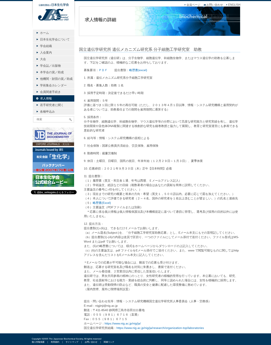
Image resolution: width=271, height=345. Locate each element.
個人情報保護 (38, 342)
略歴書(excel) (138, 70)
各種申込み (47, 111)
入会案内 (46, 52)
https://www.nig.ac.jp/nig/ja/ (123, 323)
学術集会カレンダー (53, 85)
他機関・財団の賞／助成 (56, 78)
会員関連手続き (50, 92)
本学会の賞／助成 (52, 72)
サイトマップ (72, 342)
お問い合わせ (214, 4)
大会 (43, 59)
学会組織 (46, 46)
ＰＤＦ (103, 70)
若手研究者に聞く (52, 105)
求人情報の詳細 (100, 19)
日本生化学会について (55, 39)
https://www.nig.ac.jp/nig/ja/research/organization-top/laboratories (160, 328)
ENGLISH (234, 4)
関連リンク (109, 342)
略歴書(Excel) (102, 202)
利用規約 (55, 342)
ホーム (44, 32)
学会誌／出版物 (50, 65)
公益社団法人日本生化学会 (53, 17)
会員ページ (193, 4)
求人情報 (46, 98)
